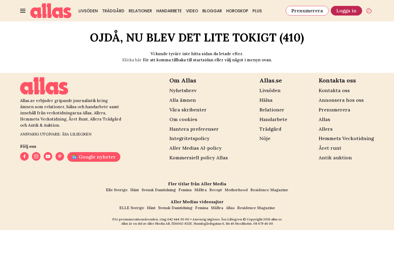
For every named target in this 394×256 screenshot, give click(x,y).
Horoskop (237, 11)
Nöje (264, 138)
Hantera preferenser (194, 129)
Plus (257, 11)
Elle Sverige (117, 189)
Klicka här (132, 59)
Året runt (330, 148)
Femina (185, 189)
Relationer (140, 11)
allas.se (276, 219)
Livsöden (88, 11)
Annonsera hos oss (341, 100)
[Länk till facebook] (24, 157)
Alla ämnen (182, 100)
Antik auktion (335, 158)
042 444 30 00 (178, 219)
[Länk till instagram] (36, 157)
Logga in (346, 10)
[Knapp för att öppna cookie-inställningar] (369, 11)
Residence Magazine (269, 189)
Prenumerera (307, 10)
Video (192, 11)
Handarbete (169, 11)
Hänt (134, 189)
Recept (215, 189)
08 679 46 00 (263, 223)
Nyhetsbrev (182, 90)
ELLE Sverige (131, 207)
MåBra (200, 189)
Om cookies (183, 119)
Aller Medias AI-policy (195, 148)
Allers (326, 129)
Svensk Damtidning (159, 189)
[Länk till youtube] (48, 157)
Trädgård (113, 11)
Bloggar (212, 11)
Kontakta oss (334, 90)
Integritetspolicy (189, 138)
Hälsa (266, 100)
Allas (324, 119)
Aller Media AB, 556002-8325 (169, 223)
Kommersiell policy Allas (198, 158)
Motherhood (236, 189)
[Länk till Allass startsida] (51, 10)
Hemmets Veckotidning (346, 138)
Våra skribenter (188, 110)
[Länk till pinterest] (59, 157)
